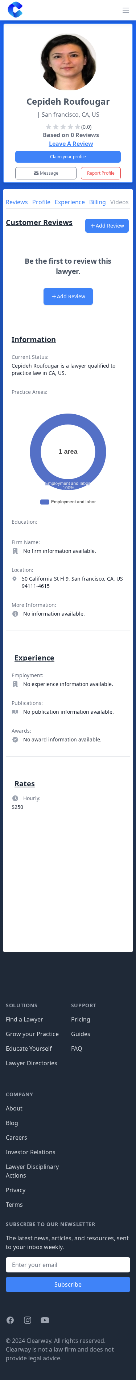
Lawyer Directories (31, 1063)
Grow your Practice (32, 1034)
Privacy (15, 1190)
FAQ (76, 1048)
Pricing (80, 1019)
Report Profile (101, 173)
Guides (80, 1034)
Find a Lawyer (24, 1019)
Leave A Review (71, 144)
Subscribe (68, 1284)
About (14, 1108)
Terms (14, 1205)
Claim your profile (68, 157)
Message (49, 173)
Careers (16, 1137)
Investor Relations (30, 1152)
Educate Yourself (29, 1048)
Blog (12, 1123)
